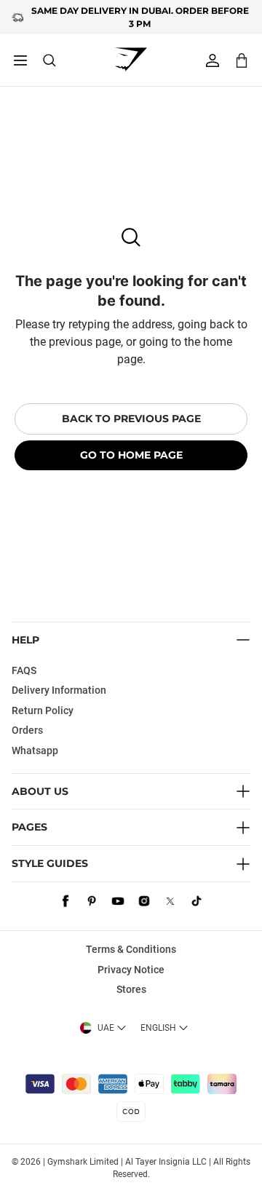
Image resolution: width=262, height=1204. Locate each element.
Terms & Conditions (131, 949)
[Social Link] (65, 901)
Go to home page (131, 455)
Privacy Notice (131, 969)
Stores (131, 989)
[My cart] (241, 60)
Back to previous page (131, 418)
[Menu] (20, 60)
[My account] (212, 60)
